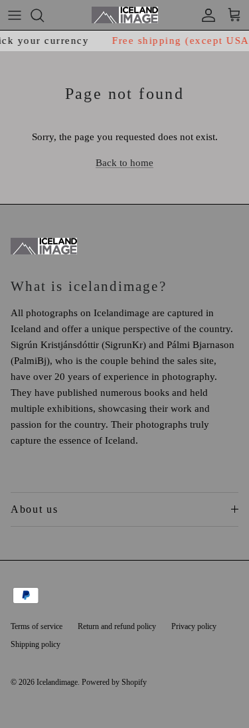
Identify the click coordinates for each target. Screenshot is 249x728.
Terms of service (36, 626)
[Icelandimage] (125, 15)
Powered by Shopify (114, 682)
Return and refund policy (117, 626)
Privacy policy (193, 626)
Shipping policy (35, 644)
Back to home (124, 162)
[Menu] (14, 15)
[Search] (43, 15)
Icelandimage (57, 682)
